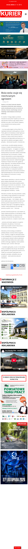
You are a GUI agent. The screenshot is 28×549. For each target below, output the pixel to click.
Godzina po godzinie (11, 275)
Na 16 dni (19, 275)
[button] (25, 14)
